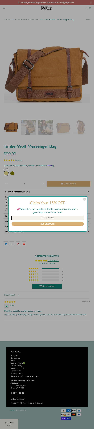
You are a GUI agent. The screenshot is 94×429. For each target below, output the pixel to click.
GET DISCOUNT (47, 224)
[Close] (84, 199)
